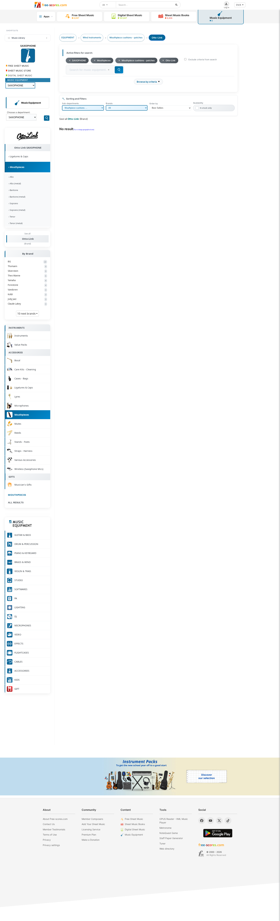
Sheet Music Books (135, 824)
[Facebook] (201, 820)
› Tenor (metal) (15, 223)
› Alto (11, 176)
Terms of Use (50, 834)
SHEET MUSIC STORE (19, 70)
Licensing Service (91, 829)
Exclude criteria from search (202, 59)
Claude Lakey (27, 303)
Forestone (27, 285)
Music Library (18, 38)
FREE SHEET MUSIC (18, 65)
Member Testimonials (54, 829)
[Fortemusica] (201, 854)
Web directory (166, 848)
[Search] (46, 118)
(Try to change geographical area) (83, 129)
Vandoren (27, 289)
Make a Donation (90, 839)
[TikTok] (228, 820)
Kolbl (27, 294)
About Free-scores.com (55, 819)
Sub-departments (70, 103)
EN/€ (238, 5)
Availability (198, 103)
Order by (153, 103)
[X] (219, 820)
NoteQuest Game (168, 833)
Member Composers (92, 819)
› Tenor (11, 216)
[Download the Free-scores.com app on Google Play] (217, 833)
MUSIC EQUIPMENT (17, 80)
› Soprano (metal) (16, 210)
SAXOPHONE (79, 60)
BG (27, 261)
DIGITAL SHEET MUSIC (19, 75)
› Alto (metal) (14, 183)
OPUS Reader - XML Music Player (173, 821)
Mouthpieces (17, 494)
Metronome (165, 827)
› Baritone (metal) (16, 196)
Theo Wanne (27, 275)
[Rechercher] (176, 5)
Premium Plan (89, 834)
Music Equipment (134, 834)
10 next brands (26, 313)
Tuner (162, 843)
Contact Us (49, 824)
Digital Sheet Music (135, 829)
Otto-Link (28, 238)
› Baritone (13, 190)
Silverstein (27, 270)
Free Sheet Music (134, 819)
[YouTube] (210, 820)
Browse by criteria (147, 81)
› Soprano (13, 203)
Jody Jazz (27, 299)
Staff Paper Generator (171, 838)
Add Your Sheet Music (93, 824)
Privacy (47, 839)
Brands (109, 103)
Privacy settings (51, 845)
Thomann (27, 266)
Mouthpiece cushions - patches (138, 60)
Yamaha (27, 280)
